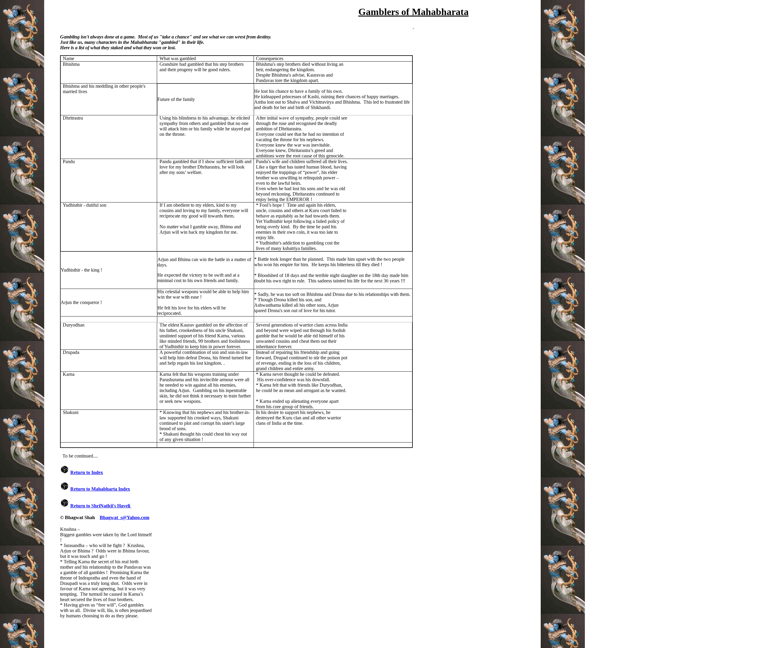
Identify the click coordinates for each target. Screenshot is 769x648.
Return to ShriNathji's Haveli (100, 505)
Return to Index (86, 472)
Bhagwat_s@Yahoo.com (124, 517)
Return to (100, 488)
